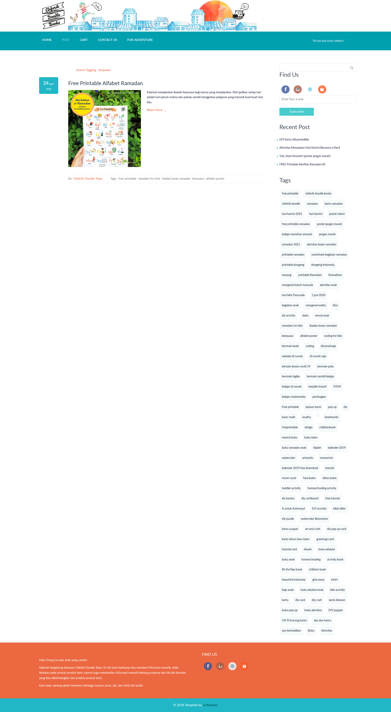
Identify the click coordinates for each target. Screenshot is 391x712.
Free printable (290, 407)
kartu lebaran (337, 600)
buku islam (310, 437)
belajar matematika (293, 397)
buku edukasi (327, 549)
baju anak (288, 590)
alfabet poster (215, 178)
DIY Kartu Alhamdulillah (294, 139)
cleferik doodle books (318, 193)
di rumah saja (318, 356)
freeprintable (290, 427)
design (309, 427)
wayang (286, 275)
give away (318, 579)
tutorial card (289, 549)
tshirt (334, 579)
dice (335, 305)
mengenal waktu (316, 305)
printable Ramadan (310, 275)
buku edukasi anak (312, 590)
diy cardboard (310, 498)
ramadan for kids (149, 178)
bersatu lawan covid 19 (296, 366)
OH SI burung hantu (294, 620)
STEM (337, 386)
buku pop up (290, 610)
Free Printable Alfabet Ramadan (105, 83)
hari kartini (315, 214)
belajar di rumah (292, 386)
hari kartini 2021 (292, 214)
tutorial (329, 468)
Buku (311, 630)
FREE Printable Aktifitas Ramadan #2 (302, 164)
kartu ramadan (334, 203)
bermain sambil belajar (320, 376)
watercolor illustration (314, 519)
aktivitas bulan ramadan (321, 244)
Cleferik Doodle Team (87, 178)
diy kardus (288, 498)
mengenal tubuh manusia (297, 285)
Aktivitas (326, 630)
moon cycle (289, 478)
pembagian (319, 397)
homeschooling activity (322, 488)
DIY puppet (335, 610)
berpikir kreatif (318, 386)
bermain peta (325, 366)
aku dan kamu (322, 620)
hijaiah (317, 447)
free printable (127, 178)
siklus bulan (329, 478)
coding (310, 346)
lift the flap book (292, 569)
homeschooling (311, 559)
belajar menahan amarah (297, 234)
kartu (285, 600)
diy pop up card (336, 529)
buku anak (288, 559)
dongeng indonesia (322, 265)
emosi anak (322, 315)
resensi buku (289, 437)
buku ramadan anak (294, 447)
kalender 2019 (337, 447)
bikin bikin (339, 508)
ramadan (312, 203)
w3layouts (210, 705)
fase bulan (309, 478)
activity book (335, 559)
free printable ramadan (296, 224)
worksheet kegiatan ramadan (329, 254)
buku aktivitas (313, 610)
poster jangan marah (329, 224)
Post (66, 40)
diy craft (317, 600)
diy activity (288, 315)
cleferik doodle (291, 203)
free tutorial (332, 498)
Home (47, 40)
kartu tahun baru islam (296, 539)
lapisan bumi (313, 407)
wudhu (306, 417)
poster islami (337, 214)
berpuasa (198, 178)
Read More (154, 110)
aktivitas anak (328, 285)
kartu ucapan (290, 529)
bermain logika (291, 376)
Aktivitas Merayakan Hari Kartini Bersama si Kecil (309, 147)
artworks (307, 458)
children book (317, 569)
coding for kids (333, 336)
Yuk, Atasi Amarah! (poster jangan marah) (305, 156)
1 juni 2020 (318, 295)
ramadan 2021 (291, 244)
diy (345, 407)
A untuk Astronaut (293, 508)
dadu (305, 315)
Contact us (107, 40)
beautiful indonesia (293, 579)
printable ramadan (293, 254)
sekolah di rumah (292, 356)
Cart (84, 40)
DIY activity (319, 508)
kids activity (337, 590)
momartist (326, 458)
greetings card (325, 539)
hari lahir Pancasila (293, 295)
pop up (332, 407)
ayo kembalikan (291, 630)
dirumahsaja (328, 346)
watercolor (288, 458)
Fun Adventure (140, 40)
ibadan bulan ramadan (176, 178)
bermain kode (290, 346)
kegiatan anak (290, 305)
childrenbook (327, 427)
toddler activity (291, 488)
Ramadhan (335, 275)
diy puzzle (288, 519)
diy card (300, 600)
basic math (288, 417)
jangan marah (327, 234)
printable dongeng (293, 265)
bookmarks (331, 417)
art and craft (312, 529)
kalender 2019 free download (300, 468)
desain (308, 549)
